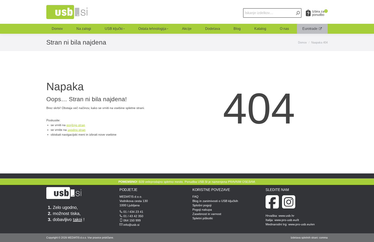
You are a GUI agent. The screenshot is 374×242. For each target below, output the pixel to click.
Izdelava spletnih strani (304, 237)
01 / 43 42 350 (133, 216)
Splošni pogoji (201, 205)
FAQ (195, 196)
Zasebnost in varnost (206, 214)
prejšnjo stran (75, 125)
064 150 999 (132, 220)
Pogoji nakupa (202, 209)
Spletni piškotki (202, 218)
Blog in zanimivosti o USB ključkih (215, 201)
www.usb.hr (286, 215)
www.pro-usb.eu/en (301, 224)
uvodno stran (76, 129)
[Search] (298, 13)
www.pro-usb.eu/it (286, 220)
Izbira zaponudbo (319, 13)
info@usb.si (131, 224)
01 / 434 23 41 (133, 211)
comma (323, 237)
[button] (305, 7)
